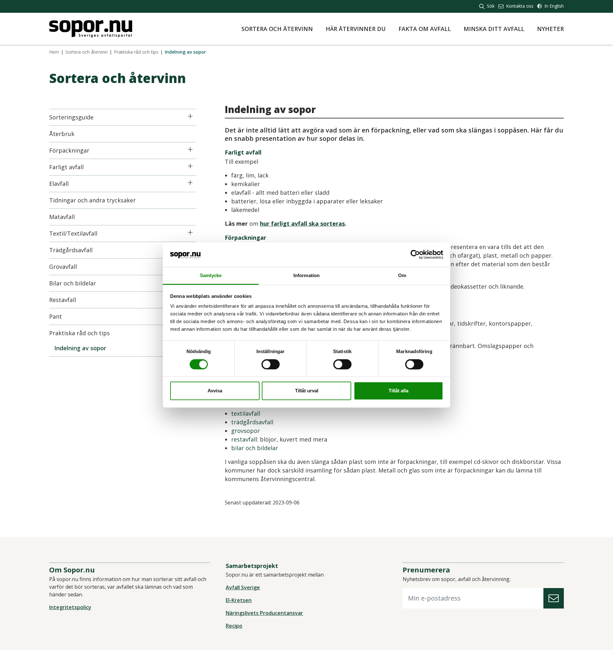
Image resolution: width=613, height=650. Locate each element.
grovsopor (245, 431)
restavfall (244, 439)
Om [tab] (402, 275)
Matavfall (62, 217)
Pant (55, 316)
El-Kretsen (239, 600)
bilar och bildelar (254, 448)
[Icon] (190, 116)
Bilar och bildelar (72, 283)
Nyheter (550, 29)
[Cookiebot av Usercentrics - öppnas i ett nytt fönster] (415, 255)
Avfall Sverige (243, 587)
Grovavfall (63, 266)
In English (553, 6)
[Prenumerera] (553, 598)
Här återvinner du (356, 29)
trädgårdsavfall (252, 422)
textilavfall (245, 413)
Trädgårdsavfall (71, 250)
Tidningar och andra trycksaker (92, 200)
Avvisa (215, 390)
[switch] (270, 364)
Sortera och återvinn (277, 29)
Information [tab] (306, 275)
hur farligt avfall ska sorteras (302, 223)
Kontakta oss (519, 6)
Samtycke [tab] (211, 275)
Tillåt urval (306, 390)
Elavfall (59, 183)
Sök (490, 6)
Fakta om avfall (424, 29)
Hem (54, 52)
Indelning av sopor (80, 348)
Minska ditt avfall (494, 29)
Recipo (234, 625)
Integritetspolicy (70, 607)
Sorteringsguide (71, 117)
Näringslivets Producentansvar (264, 612)
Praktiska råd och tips (136, 52)
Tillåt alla (398, 390)
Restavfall (62, 300)
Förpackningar (69, 150)
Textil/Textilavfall (73, 233)
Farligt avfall (66, 167)
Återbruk (61, 134)
